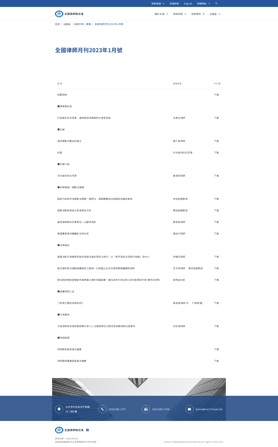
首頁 (57, 24)
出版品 (67, 24)
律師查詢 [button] (156, 3)
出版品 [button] (213, 14)
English (188, 3)
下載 (216, 94)
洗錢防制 (174, 3)
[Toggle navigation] (216, 3)
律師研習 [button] (178, 14)
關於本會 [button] (160, 14)
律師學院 (196, 14)
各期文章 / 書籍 (82, 24)
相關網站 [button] (202, 3)
